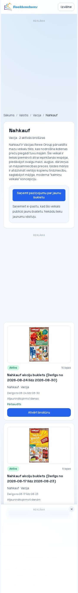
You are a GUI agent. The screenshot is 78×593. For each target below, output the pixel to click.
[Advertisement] (39, 62)
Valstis (23, 115)
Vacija (37, 115)
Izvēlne (66, 7)
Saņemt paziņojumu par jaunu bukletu (39, 195)
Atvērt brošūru (39, 412)
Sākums (9, 115)
